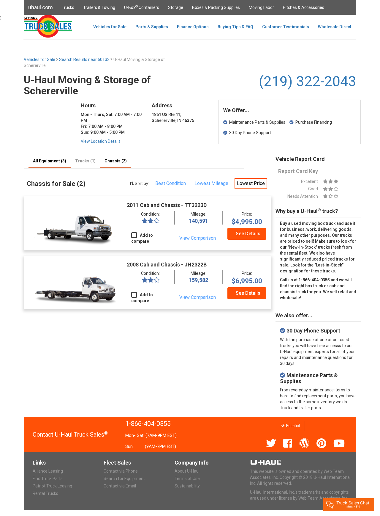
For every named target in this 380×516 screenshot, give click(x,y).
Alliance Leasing (48, 471)
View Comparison (197, 238)
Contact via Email (120, 486)
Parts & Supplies (151, 26)
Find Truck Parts (48, 478)
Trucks (68, 7)
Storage (175, 7)
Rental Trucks (45, 493)
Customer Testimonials (285, 26)
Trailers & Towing (99, 7)
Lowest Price (251, 183)
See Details (248, 233)
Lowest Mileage (211, 183)
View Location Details (101, 141)
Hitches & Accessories (303, 7)
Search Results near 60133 (84, 59)
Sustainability (187, 486)
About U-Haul (187, 471)
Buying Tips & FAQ (235, 26)
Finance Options (193, 26)
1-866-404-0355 (148, 423)
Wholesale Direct (335, 26)
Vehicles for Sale (109, 26)
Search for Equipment (124, 478)
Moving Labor (261, 7)
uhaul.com (40, 7)
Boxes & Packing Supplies (216, 7)
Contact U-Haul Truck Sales (70, 434)
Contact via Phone (121, 471)
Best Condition (170, 183)
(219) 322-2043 (307, 81)
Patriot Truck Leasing (52, 486)
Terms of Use (187, 478)
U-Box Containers (141, 7)
